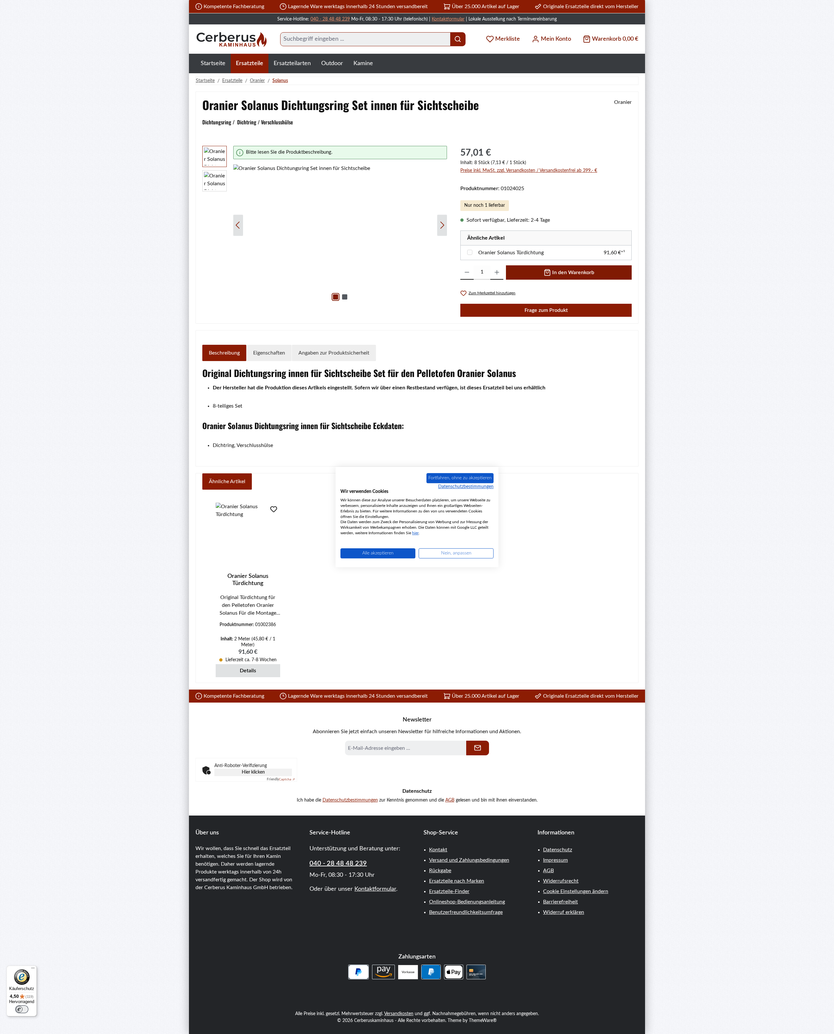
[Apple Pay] (453, 972)
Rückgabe (440, 870)
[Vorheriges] (238, 225)
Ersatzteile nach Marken (456, 881)
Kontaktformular (448, 19)
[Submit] (477, 748)
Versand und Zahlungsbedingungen (469, 860)
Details (248, 670)
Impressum (555, 860)
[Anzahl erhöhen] (497, 272)
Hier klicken (253, 772)
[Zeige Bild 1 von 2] (335, 297)
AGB (449, 800)
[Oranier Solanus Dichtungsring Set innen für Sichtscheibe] (340, 234)
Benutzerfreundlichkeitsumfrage (466, 912)
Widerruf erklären (563, 912)
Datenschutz (557, 849)
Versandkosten (398, 1014)
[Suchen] (458, 39)
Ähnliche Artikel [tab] (227, 481)
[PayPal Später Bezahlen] (358, 972)
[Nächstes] (442, 225)
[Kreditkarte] (476, 972)
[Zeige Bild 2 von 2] (344, 297)
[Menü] (33, 969)
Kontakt (438, 849)
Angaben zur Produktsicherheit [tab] (333, 353)
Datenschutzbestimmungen (350, 800)
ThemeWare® (483, 1020)
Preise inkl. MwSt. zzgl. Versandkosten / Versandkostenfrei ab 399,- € (528, 170)
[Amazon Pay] (383, 972)
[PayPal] (430, 972)
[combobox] (365, 39)
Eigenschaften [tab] (269, 353)
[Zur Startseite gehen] (231, 39)
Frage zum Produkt (546, 310)
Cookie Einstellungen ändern (575, 891)
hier (415, 533)
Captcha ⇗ (281, 779)
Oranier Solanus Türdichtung (511, 252)
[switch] (21, 1009)
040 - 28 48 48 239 (330, 19)
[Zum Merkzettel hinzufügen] (273, 509)
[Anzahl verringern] (467, 272)
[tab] (224, 353)
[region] (325, 225)
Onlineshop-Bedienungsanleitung (467, 901)
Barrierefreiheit (560, 901)
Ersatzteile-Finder (449, 891)
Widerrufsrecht (561, 881)
